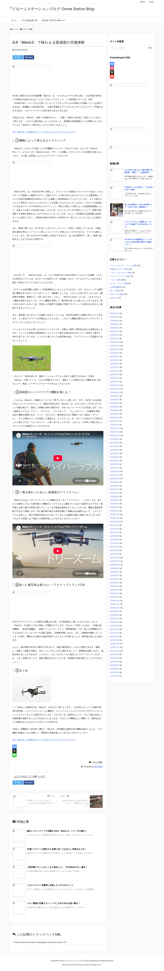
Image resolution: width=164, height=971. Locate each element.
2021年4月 (114, 543)
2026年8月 (114, 313)
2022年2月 (114, 507)
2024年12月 (115, 385)
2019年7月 (114, 618)
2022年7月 (114, 489)
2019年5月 (114, 626)
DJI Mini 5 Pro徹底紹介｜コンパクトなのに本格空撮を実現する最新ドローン (139, 241)
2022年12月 (115, 471)
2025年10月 (115, 349)
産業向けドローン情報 (119, 269)
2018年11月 (115, 647)
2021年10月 (115, 521)
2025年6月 (114, 364)
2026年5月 (114, 324)
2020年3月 (114, 590)
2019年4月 (114, 629)
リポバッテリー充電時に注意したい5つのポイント (50, 885)
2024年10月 (115, 392)
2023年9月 (114, 439)
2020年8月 (114, 572)
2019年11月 (115, 604)
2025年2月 (114, 378)
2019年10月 (115, 608)
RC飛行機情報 (115, 287)
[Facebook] (57, 747)
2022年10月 (115, 478)
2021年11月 (114, 518)
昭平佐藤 (98, 766)
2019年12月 (115, 600)
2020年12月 (115, 557)
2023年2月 (114, 464)
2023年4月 (114, 457)
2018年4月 (114, 672)
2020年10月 (115, 565)
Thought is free (96, 965)
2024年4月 (114, 414)
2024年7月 (114, 403)
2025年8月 (114, 356)
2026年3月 (114, 331)
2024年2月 (114, 421)
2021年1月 (114, 554)
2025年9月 (114, 353)
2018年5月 (114, 669)
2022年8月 (114, 486)
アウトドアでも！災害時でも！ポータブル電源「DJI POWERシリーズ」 (138, 224)
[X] (57, 751)
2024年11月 (115, 389)
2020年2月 (114, 593)
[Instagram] (131, 68)
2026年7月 (114, 317)
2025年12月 (115, 342)
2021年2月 (114, 550)
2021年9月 (114, 525)
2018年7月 (114, 661)
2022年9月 (114, 482)
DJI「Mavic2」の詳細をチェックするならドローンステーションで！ (44, 132)
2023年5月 (114, 453)
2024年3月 (114, 417)
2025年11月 (115, 346)
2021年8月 (114, 529)
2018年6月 (114, 665)
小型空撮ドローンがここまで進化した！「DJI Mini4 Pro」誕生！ (57, 867)
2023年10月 (115, 435)
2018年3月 (114, 676)
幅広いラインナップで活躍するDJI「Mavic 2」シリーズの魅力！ (57, 831)
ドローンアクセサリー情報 (120, 273)
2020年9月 (114, 568)
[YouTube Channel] (131, 76)
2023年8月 (114, 443)
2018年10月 (115, 651)
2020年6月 (114, 579)
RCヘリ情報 (115, 290)
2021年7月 (114, 532)
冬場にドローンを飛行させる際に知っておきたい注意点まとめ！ (56, 849)
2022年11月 (115, 475)
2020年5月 (114, 583)
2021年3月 (114, 547)
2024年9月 (114, 396)
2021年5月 (114, 539)
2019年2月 (114, 636)
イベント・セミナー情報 (120, 276)
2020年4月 (114, 586)
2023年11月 (115, 432)
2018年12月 (115, 644)
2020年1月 (114, 597)
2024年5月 (114, 410)
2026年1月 (114, 338)
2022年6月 (114, 493)
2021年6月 (114, 536)
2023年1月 (114, 468)
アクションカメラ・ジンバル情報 (123, 265)
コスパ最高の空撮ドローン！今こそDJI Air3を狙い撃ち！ (53, 903)
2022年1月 (114, 511)
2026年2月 (114, 335)
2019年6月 (114, 622)
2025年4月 (114, 371)
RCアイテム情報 (116, 294)
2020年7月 (114, 575)
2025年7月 (114, 360)
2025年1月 (114, 382)
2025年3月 (114, 374)
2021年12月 (115, 514)
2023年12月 (115, 428)
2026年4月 (114, 328)
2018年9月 (114, 654)
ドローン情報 (96, 762)
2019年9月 (114, 611)
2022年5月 (114, 496)
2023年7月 (114, 446)
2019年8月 (114, 615)
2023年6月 (114, 450)
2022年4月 (114, 500)
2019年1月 (114, 640)
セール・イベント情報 (119, 283)
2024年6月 (114, 407)
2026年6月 (114, 320)
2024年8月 (114, 399)
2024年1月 (114, 425)
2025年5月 (114, 367)
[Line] (57, 755)
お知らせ (113, 298)
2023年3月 (114, 460)
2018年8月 (114, 658)
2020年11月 (115, 561)
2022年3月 (114, 504)
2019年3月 (114, 633)
